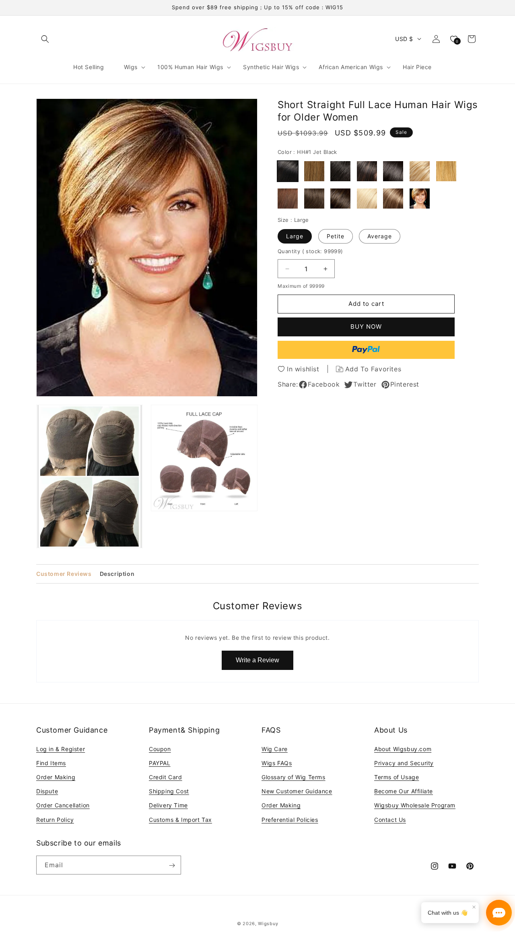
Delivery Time (168, 805)
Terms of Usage (396, 777)
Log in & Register (60, 748)
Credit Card (165, 777)
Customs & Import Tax (180, 819)
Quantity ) (310, 251)
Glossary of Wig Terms (293, 777)
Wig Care (275, 748)
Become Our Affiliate (403, 791)
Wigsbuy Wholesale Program (414, 805)
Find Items (51, 762)
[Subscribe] (172, 865)
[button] (45, 39)
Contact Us (390, 819)
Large (294, 236)
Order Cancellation (63, 805)
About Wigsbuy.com (402, 748)
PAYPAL (160, 762)
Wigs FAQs (277, 762)
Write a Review (257, 660)
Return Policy (55, 819)
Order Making (55, 777)
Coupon (160, 748)
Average (379, 236)
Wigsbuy (268, 923)
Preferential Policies (290, 819)
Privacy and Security (404, 762)
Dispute (47, 791)
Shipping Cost (169, 791)
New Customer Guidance (297, 791)
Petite (335, 236)
